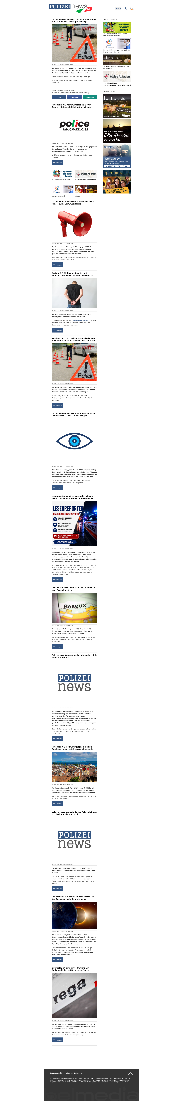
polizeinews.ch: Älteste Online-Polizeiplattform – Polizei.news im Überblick (74, 813)
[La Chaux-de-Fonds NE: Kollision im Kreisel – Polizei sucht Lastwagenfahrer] (74, 224)
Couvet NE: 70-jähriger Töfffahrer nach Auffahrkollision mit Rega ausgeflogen (70, 969)
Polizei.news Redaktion (66, 64)
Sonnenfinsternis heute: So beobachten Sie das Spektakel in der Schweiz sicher (73, 898)
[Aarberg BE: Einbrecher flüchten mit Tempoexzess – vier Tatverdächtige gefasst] (74, 293)
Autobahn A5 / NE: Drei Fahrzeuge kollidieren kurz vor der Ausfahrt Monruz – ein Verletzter (73, 339)
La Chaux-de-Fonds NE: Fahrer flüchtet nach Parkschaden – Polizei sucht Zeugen (73, 414)
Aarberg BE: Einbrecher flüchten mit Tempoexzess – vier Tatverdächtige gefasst (73, 274)
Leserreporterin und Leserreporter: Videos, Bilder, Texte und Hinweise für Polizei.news (72, 497)
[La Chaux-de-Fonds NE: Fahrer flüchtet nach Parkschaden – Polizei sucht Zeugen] (74, 441)
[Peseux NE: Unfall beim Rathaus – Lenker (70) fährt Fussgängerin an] (74, 608)
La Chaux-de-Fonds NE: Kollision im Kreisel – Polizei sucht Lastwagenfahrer (74, 202)
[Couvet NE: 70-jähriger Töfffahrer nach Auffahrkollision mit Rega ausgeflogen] (74, 995)
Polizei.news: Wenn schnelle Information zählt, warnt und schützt (74, 656)
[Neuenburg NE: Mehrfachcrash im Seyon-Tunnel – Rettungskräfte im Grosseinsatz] (74, 125)
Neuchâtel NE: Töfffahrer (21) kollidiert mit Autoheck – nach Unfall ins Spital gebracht (72, 748)
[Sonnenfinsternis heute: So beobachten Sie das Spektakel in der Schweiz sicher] (74, 915)
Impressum (55, 1073)
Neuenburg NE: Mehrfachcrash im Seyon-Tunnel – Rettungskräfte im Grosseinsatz (72, 106)
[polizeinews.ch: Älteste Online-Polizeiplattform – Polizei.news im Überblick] (74, 839)
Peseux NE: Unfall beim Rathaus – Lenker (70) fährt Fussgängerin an (74, 589)
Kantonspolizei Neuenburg (81, 320)
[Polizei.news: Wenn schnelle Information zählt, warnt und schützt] (74, 682)
